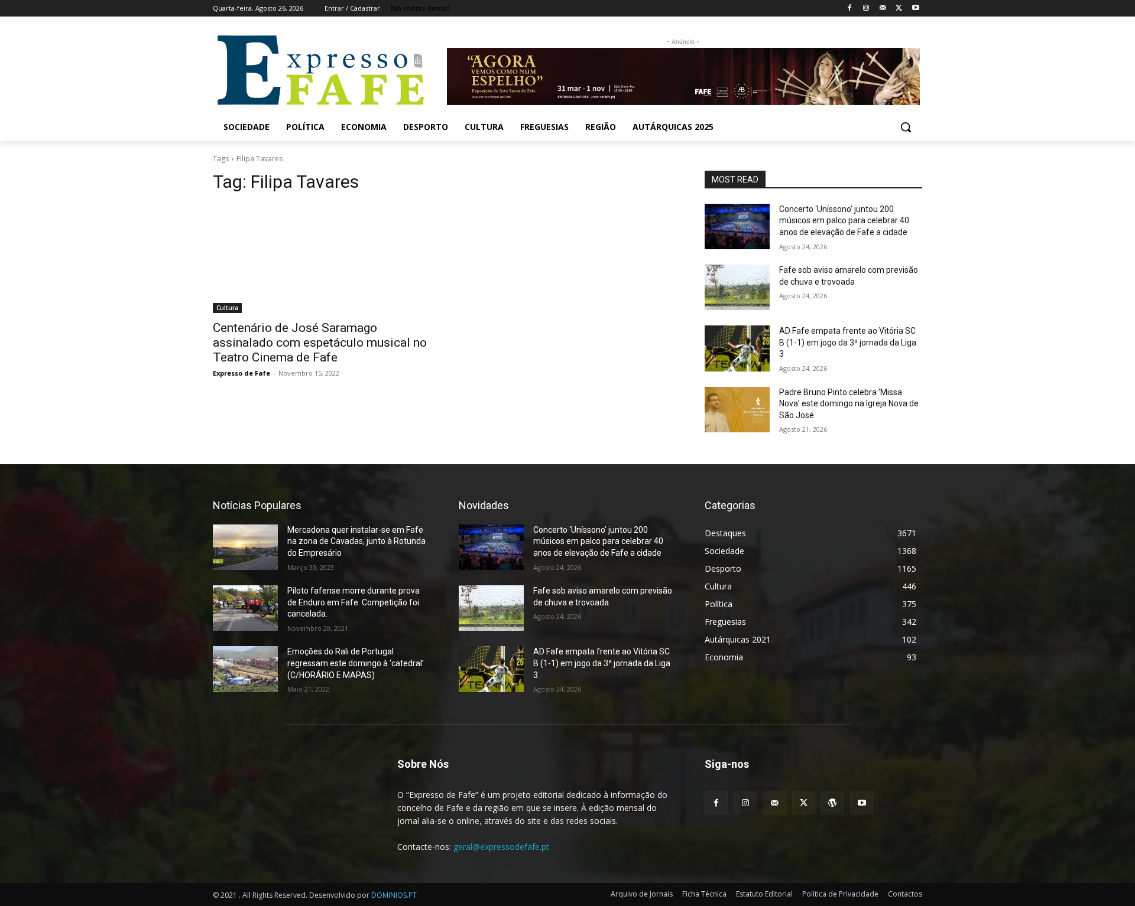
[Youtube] (915, 8)
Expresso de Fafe (241, 373)
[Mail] (883, 8)
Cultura (227, 308)
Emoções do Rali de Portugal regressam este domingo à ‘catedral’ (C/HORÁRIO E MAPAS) (355, 663)
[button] (905, 127)
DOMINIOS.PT (394, 895)
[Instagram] (866, 8)
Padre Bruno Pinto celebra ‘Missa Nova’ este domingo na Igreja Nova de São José (849, 403)
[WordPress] (832, 802)
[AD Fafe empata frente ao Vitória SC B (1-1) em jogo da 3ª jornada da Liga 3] (737, 348)
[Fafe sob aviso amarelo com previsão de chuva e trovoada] (737, 287)
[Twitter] (899, 8)
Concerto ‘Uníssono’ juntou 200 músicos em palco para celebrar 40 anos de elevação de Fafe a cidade (844, 220)
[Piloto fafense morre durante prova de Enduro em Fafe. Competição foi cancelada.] (245, 608)
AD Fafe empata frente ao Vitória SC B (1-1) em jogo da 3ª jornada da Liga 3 (847, 342)
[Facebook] (850, 8)
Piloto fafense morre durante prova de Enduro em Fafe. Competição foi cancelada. (353, 602)
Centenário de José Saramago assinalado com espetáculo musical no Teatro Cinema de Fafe (320, 342)
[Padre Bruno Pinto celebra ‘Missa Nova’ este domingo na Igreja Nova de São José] (737, 409)
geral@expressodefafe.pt (501, 846)
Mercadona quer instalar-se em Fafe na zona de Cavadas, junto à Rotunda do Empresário (356, 541)
